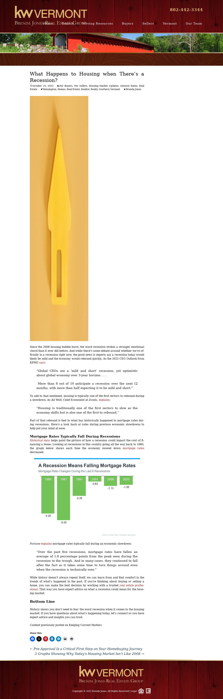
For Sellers (80, 85)
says (42, 362)
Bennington (49, 89)
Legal (134, 691)
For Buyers (65, 85)
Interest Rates (128, 85)
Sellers (148, 23)
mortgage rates (133, 448)
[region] (111, 42)
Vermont (170, 23)
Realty (94, 89)
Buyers (127, 23)
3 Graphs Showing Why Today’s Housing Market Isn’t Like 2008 (89, 654)
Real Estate (73, 89)
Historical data (40, 440)
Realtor (85, 89)
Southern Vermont (109, 89)
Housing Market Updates (104, 85)
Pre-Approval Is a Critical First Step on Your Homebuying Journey (86, 649)
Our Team (194, 23)
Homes (61, 89)
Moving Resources (97, 23)
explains (104, 399)
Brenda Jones (133, 89)
